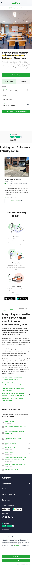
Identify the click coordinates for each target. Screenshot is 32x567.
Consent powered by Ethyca (22, 564)
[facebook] (3, 517)
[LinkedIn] (12, 517)
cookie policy (16, 545)
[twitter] (9, 517)
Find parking (16, 75)
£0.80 (17, 201)
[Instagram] (6, 517)
